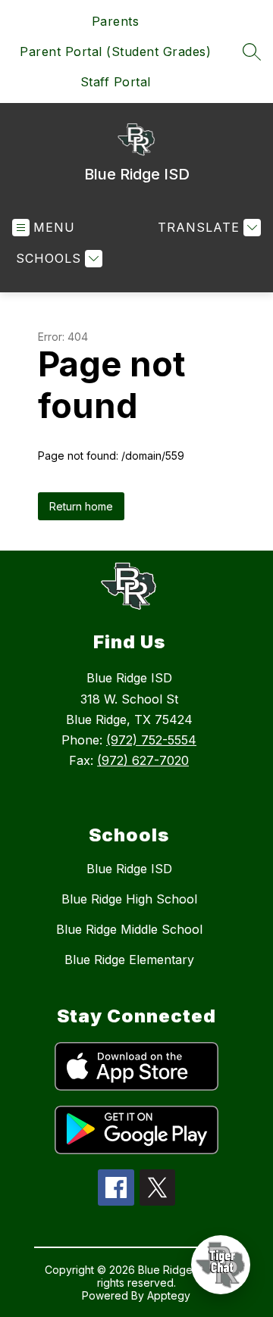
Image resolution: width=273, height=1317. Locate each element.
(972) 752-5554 (151, 739)
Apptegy (168, 1295)
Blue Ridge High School (129, 899)
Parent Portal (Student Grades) (115, 51)
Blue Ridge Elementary (129, 959)
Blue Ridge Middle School (129, 929)
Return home (81, 506)
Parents (116, 21)
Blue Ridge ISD (129, 868)
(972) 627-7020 (143, 760)
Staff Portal (115, 81)
